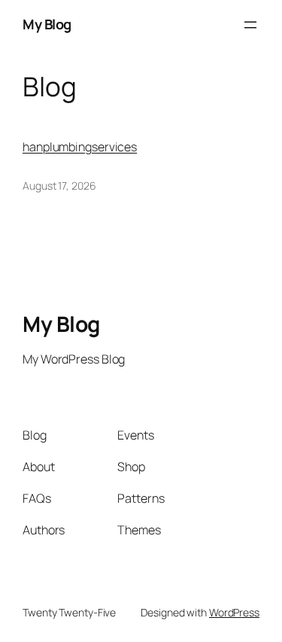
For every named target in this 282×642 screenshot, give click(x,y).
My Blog (47, 24)
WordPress (234, 612)
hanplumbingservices (80, 146)
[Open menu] (250, 25)
